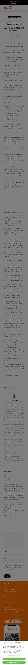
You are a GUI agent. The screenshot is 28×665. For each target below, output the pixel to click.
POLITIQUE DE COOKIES (11, 652)
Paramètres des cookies (14, 655)
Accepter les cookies (14, 662)
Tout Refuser (14, 658)
